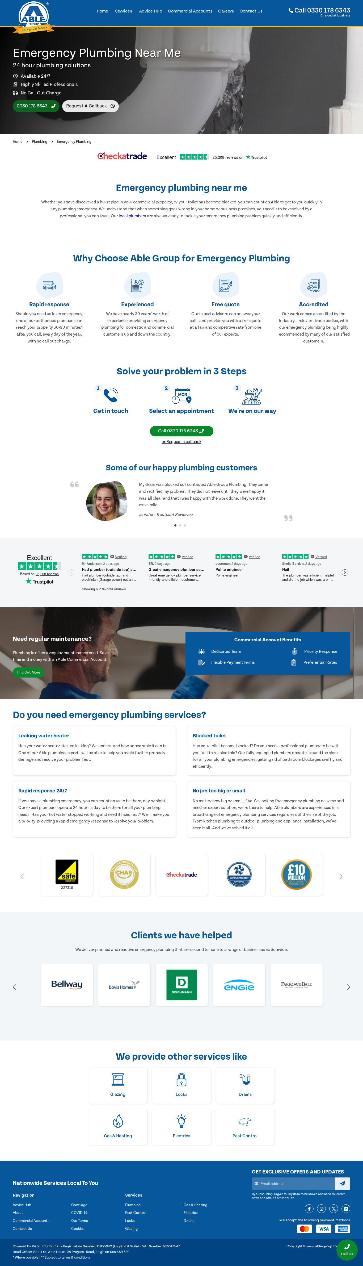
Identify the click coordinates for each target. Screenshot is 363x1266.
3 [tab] (185, 525)
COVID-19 (79, 1213)
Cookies (78, 1229)
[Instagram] (321, 1209)
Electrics (191, 1213)
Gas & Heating (195, 1205)
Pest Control (135, 1213)
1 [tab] (175, 525)
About (18, 1213)
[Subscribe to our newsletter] (342, 1183)
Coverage (79, 1205)
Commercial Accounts (31, 1221)
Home (17, 142)
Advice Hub (22, 1205)
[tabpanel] (181, 501)
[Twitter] (333, 1209)
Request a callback (87, 106)
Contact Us (22, 1229)
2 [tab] (180, 525)
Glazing (131, 1229)
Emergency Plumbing (74, 142)
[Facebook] (309, 1209)
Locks (130, 1221)
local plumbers (132, 216)
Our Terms (79, 1221)
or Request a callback (181, 441)
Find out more (28, 672)
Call (321, 10)
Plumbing (39, 142)
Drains (189, 1221)
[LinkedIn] (345, 1209)
